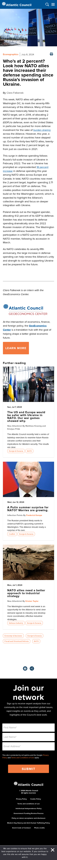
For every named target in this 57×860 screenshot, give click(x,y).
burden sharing (42, 130)
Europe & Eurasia (16, 451)
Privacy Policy (21, 799)
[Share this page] (32, 668)
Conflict (12, 534)
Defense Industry (16, 623)
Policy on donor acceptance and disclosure (28, 818)
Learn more (15, 348)
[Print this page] (51, 54)
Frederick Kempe (34, 515)
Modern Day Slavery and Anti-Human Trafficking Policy (28, 823)
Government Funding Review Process (29, 813)
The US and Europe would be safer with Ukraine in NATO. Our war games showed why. (26, 416)
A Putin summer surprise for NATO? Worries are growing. (28, 508)
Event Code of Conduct (21, 828)
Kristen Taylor (31, 601)
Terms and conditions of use (28, 803)
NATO (29, 451)
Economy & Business (13, 636)
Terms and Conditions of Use (22, 758)
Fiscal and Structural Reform (16, 641)
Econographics (10, 54)
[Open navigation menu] (53, 4)
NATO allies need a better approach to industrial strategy (26, 593)
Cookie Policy (35, 799)
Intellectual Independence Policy (29, 808)
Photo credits (39, 828)
